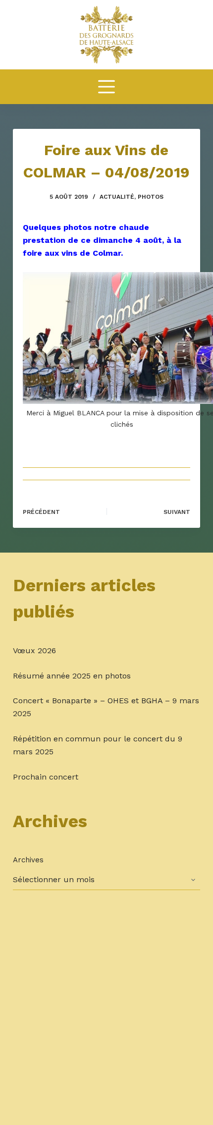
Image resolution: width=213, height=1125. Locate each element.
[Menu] (106, 86)
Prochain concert (45, 777)
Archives (28, 859)
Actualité (117, 196)
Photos (150, 196)
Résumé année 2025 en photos (72, 675)
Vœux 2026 (34, 650)
